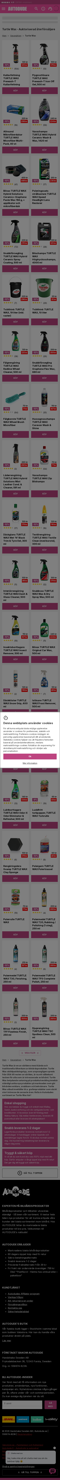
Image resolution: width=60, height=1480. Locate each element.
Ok (30, 756)
